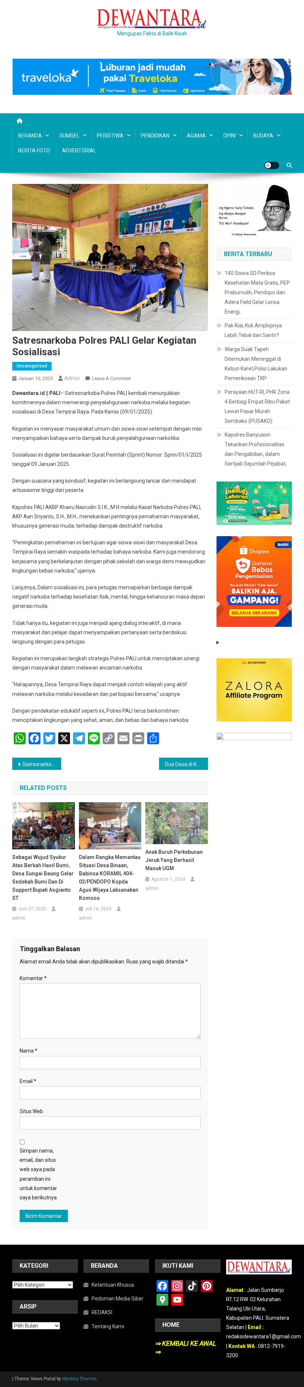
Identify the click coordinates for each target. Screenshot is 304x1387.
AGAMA (196, 136)
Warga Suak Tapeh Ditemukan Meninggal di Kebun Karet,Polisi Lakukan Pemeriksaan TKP (256, 363)
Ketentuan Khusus (113, 1285)
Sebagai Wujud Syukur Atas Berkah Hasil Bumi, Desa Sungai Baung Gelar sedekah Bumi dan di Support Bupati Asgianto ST (43, 877)
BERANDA (30, 136)
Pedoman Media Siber (117, 1299)
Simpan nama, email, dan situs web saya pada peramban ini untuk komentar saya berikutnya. (39, 1174)
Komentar (33, 978)
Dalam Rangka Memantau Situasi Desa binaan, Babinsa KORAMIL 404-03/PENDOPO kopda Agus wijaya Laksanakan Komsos (110, 877)
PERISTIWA (110, 136)
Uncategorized (32, 366)
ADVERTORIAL (79, 150)
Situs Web (31, 1111)
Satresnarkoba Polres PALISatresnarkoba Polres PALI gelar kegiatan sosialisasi (42, 764)
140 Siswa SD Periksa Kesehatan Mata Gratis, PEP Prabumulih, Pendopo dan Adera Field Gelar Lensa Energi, (257, 292)
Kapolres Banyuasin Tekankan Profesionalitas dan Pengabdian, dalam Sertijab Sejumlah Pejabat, (256, 449)
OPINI (229, 136)
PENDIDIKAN (155, 136)
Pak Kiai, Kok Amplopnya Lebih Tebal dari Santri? (253, 330)
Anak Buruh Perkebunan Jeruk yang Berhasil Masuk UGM (174, 860)
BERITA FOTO (34, 150)
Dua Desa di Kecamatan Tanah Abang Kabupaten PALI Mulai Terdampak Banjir (186, 764)
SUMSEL (69, 136)
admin (72, 378)
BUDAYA (263, 136)
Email (28, 1081)
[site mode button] (271, 165)
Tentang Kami (108, 1326)
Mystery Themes (79, 1378)
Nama (28, 1051)
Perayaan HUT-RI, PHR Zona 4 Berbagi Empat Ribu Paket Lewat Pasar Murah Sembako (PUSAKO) (257, 406)
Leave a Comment (111, 378)
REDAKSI (102, 1312)
